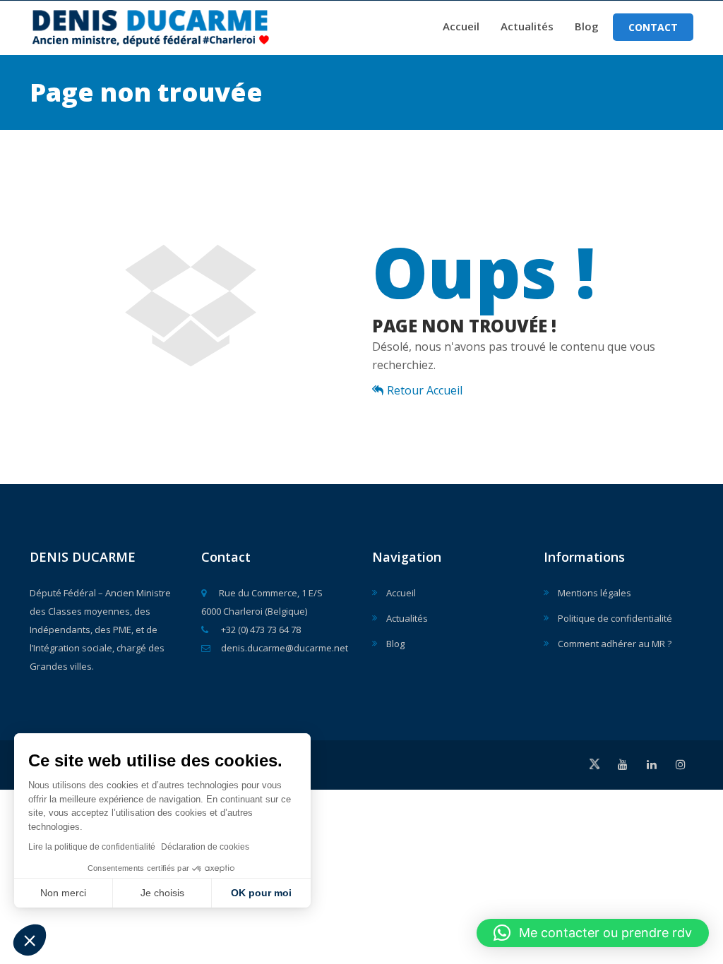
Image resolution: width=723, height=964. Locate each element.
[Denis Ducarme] (181, 25)
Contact (653, 27)
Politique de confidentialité (615, 618)
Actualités (527, 26)
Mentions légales (594, 592)
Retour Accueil (424, 390)
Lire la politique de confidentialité (91, 847)
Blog (587, 26)
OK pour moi (261, 892)
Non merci (63, 892)
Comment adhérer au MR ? (614, 643)
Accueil (461, 26)
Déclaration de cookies (205, 847)
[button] (30, 940)
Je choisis (162, 892)
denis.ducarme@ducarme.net (284, 647)
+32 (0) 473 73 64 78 (260, 629)
